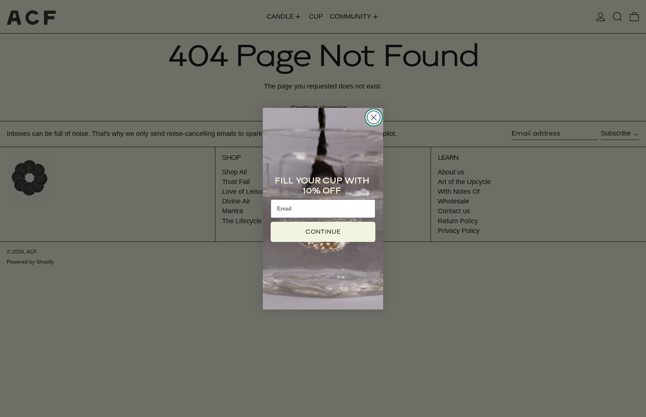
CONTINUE (323, 231)
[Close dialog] (373, 117)
